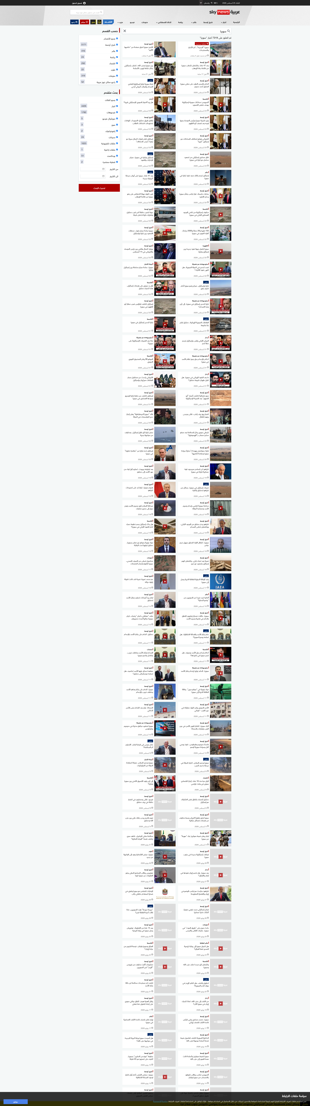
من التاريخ (114, 169)
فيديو (132, 22)
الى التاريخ (114, 176)
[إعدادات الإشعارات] (99, 22)
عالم (194, 22)
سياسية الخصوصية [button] (160, 1101)
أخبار (224, 22)
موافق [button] (15, 1101)
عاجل (93, 21)
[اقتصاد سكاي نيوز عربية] (108, 21)
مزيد (121, 22)
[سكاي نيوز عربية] (224, 12)
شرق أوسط (208, 22)
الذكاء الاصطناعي (164, 22)
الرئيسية (236, 21)
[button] (84, 22)
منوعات (145, 22)
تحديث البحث (99, 188)
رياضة (180, 22)
